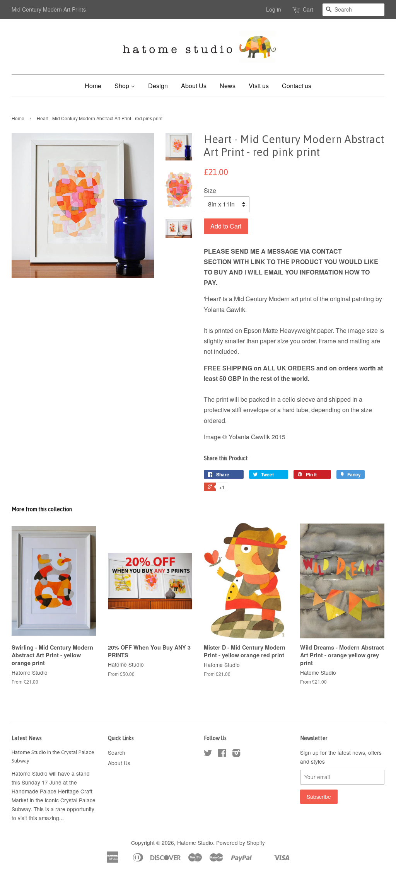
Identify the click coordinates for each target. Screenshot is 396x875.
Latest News (27, 738)
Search (116, 752)
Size (210, 190)
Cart (308, 9)
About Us (194, 85)
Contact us (296, 85)
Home (93, 85)
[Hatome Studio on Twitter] (208, 754)
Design (158, 85)
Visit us (259, 85)
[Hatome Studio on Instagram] (236, 754)
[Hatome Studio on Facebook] (222, 754)
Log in (273, 9)
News (228, 85)
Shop (122, 85)
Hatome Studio (195, 842)
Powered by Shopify (240, 842)
